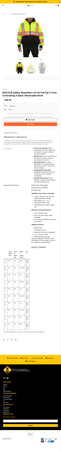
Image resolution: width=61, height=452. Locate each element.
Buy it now (30, 124)
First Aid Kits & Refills (7, 399)
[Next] (40, 59)
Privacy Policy (6, 410)
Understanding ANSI (7, 391)
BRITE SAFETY (8, 439)
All (8, 14)
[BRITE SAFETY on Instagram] (7, 378)
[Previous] (20, 59)
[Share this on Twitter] (3, 339)
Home (3, 14)
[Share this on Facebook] (7, 339)
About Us (5, 386)
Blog (4, 388)
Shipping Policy (6, 412)
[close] (59, 2)
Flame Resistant (6, 397)
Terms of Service (6, 407)
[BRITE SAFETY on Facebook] (6, 378)
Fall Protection (6, 402)
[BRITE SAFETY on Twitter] (4, 378)
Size (5, 109)
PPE (4, 401)
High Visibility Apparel (7, 396)
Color (5, 105)
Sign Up (30, 425)
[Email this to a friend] (15, 339)
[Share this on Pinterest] (11, 339)
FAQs (4, 389)
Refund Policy (6, 409)
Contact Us (5, 384)
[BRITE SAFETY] (30, 6)
